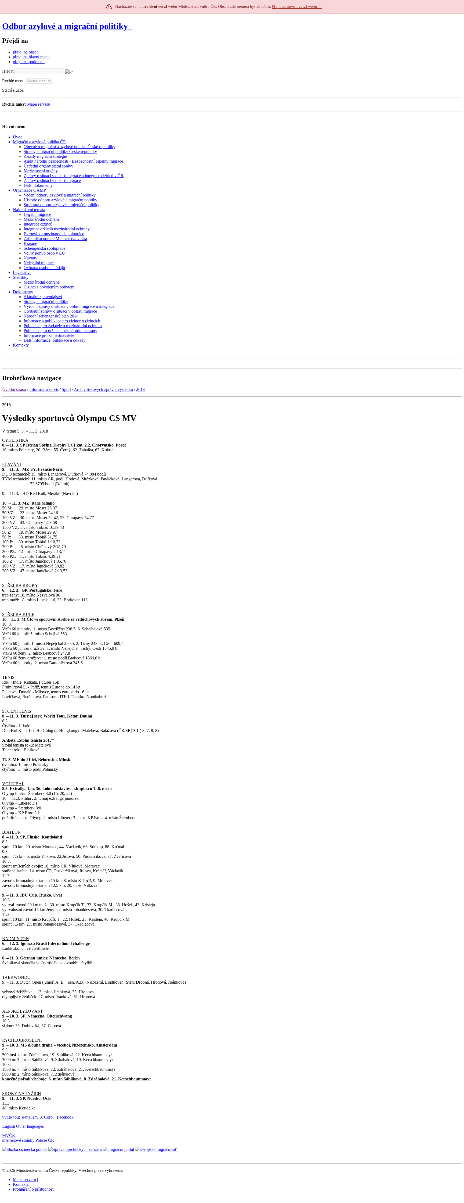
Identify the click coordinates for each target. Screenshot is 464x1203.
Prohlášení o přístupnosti (34, 1189)
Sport (66, 389)
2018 (140, 389)
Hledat (7, 71)
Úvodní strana (14, 389)
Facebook (66, 1117)
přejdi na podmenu (29, 61)
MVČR (8, 1135)
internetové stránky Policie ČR (28, 1140)
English (8, 1126)
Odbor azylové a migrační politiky (66, 26)
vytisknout (11, 1117)
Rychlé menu (13, 80)
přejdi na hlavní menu (31, 57)
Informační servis (44, 389)
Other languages (30, 1126)
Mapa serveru (38, 104)
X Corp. (47, 1117)
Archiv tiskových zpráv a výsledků (103, 389)
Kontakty (21, 1184)
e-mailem (30, 1117)
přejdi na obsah (26, 52)
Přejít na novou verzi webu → (297, 6)
